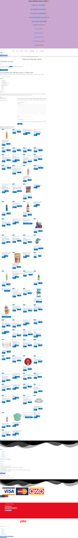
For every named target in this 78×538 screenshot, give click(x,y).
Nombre (18, 116)
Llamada (5, 472)
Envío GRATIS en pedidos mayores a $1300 (10, 439)
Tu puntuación (19, 102)
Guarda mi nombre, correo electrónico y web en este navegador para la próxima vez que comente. (32, 121)
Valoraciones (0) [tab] (7, 76)
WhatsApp (2, 472)
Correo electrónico (20, 119)
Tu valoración (19, 103)
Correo (1, 463)
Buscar (1, 52)
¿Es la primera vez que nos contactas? (5, 466)
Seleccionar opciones (26, 133)
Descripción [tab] (3, 76)
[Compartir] (8, 536)
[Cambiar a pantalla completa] (5, 536)
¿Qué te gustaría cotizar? (3, 468)
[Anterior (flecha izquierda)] (1, 537)
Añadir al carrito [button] (37, 135)
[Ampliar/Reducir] (1, 536)
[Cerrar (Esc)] (11, 536)
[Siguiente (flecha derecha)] (5, 537)
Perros (25, 56)
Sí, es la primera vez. (3, 467)
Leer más (7, 290)
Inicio (23, 56)
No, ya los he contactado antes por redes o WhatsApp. (15, 467)
